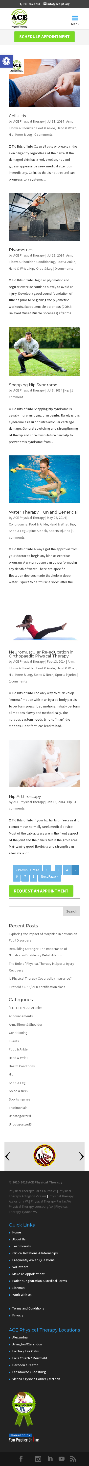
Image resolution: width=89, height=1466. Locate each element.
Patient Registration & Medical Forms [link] (39, 1281)
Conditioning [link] (45, 262)
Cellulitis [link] (17, 116)
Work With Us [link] (22, 1294)
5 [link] (75, 870)
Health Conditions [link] (22, 1066)
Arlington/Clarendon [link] (27, 1344)
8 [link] (33, 876)
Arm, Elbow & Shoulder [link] (26, 1024)
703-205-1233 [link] (31, 4)
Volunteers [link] (20, 1267)
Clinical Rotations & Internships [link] (35, 1253)
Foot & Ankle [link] (45, 128)
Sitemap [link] (18, 1287)
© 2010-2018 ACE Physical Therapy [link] (35, 1182)
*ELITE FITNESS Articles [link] (26, 1007)
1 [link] (47, 870)
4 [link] (67, 870)
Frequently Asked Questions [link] (33, 1260)
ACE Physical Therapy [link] (29, 121)
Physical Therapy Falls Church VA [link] (33, 1191)
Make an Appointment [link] (28, 1274)
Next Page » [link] (49, 876)
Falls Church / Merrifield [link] (29, 1358)
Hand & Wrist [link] (66, 128)
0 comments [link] (43, 134)
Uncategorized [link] (20, 1116)
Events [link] (14, 1041)
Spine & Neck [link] (37, 530)
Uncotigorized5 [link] (20, 1124)
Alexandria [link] (20, 1337)
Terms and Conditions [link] (28, 1308)
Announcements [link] (21, 1016)
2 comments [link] (18, 681)
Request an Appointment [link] (41, 891)
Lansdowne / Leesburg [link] (29, 1372)
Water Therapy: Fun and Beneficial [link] (43, 512)
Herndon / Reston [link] (25, 1365)
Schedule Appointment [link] (44, 36)
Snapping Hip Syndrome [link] (33, 385)
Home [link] (16, 1232)
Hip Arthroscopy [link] (25, 796)
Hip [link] (11, 134)
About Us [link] (19, 1239)
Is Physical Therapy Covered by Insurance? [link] (40, 978)
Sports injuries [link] (59, 530)
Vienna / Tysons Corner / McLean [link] (36, 1379)
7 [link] (25, 876)
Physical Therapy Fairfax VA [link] (51, 1201)
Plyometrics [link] (20, 250)
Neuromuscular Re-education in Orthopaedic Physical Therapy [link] (41, 654)
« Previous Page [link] (27, 870)
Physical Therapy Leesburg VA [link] (31, 1206)
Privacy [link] (17, 1315)
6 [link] (17, 876)
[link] (6, 61)
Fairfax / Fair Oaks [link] (25, 1351)
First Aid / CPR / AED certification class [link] (37, 987)
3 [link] (58, 870)
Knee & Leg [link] (23, 134)
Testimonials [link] (18, 1107)
